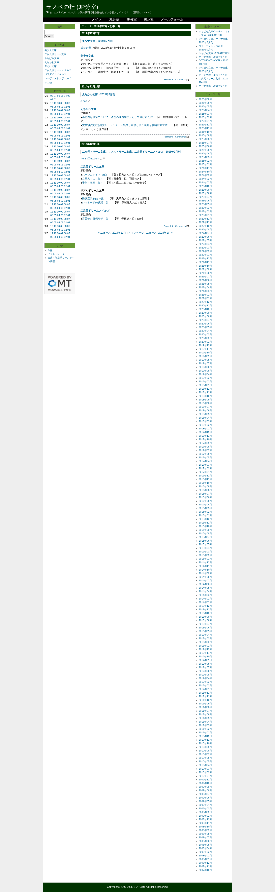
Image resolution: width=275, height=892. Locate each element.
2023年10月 (205, 186)
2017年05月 (205, 457)
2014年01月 (205, 602)
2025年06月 (205, 146)
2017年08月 (205, 446)
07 (55, 95)
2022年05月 (205, 240)
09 (61, 103)
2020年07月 (205, 320)
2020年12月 (205, 302)
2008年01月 (205, 859)
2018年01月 (205, 428)
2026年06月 (205, 103)
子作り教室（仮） (92, 182)
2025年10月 (205, 131)
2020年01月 (205, 341)
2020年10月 (205, 309)
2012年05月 (205, 674)
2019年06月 (205, 367)
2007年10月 (205, 870)
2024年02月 (205, 182)
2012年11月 (205, 653)
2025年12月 (205, 124)
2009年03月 (205, 808)
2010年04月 (205, 765)
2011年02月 (205, 729)
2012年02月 (205, 685)
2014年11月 (205, 566)
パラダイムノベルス (55, 74)
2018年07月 (205, 406)
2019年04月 (205, 374)
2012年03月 (205, 682)
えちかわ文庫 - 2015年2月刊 (98, 94)
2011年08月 (205, 707)
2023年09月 (205, 189)
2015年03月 (205, 551)
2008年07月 (205, 837)
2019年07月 (205, 363)
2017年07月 (205, 450)
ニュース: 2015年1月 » (159, 232)
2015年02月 (205, 555)
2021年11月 (205, 262)
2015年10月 (205, 526)
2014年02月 (205, 598)
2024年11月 (205, 168)
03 (68, 95)
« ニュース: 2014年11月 (112, 232)
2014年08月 (205, 577)
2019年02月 (205, 381)
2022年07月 (205, 233)
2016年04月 (205, 504)
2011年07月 (205, 710)
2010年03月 (205, 768)
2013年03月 (205, 638)
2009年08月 (205, 790)
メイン (96, 19)
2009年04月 (205, 805)
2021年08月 (205, 273)
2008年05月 (205, 844)
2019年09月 (205, 356)
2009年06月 (205, 797)
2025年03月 (205, 157)
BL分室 (114, 19)
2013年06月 (205, 627)
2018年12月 (205, 388)
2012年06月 (205, 671)
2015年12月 (205, 519)
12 (51, 103)
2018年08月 (205, 403)
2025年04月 (205, 153)
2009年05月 (205, 801)
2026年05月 (205, 106)
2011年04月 (205, 721)
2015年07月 (205, 537)
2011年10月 (205, 700)
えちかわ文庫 (51, 62)
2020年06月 (205, 323)
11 (55, 103)
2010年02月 (205, 772)
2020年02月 (205, 338)
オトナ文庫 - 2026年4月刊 (213, 75)
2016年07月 (205, 493)
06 (58, 95)
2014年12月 (205, 562)
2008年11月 (205, 823)
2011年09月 (205, 703)
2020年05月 (205, 327)
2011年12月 (205, 692)
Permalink (168, 79)
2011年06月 (205, 714)
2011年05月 (205, 718)
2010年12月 (205, 736)
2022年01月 (205, 255)
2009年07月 (205, 794)
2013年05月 (205, 631)
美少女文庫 (50, 50)
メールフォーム (172, 19)
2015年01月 (205, 558)
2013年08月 (205, 620)
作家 (50, 250)
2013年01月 (205, 645)
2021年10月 (205, 265)
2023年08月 (205, 193)
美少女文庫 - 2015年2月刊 (97, 40)
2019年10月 (205, 352)
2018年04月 (205, 417)
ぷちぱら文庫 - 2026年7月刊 (214, 53)
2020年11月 (205, 305)
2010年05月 (205, 761)
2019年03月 (205, 378)
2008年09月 (205, 830)
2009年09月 (205, 786)
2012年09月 (205, 660)
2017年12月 (205, 432)
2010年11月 (205, 739)
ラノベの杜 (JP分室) (72, 7)
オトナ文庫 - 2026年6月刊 (213, 56)
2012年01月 (205, 689)
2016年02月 (205, 511)
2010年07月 (205, 754)
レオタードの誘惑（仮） (96, 202)
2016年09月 (205, 486)
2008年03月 (205, 852)
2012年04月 (205, 678)
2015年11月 (205, 522)
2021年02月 (205, 294)
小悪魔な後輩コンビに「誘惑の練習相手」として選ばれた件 (117, 117)
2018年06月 (205, 410)
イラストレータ (56, 254)
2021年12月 (205, 258)
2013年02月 (205, 642)
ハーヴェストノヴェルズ (57, 78)
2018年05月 (205, 414)
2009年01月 (205, 815)
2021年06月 (205, 280)
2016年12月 (205, 475)
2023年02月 (205, 211)
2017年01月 (205, 472)
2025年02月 (205, 160)
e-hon (84, 101)
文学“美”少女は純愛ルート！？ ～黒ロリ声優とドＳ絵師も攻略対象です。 (126, 125)
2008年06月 (205, 841)
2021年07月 (205, 276)
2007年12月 (205, 862)
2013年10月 (205, 613)
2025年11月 (205, 128)
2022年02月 (205, 251)
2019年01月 (205, 385)
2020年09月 (205, 312)
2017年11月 (205, 435)
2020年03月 (205, 334)
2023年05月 (205, 204)
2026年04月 (205, 110)
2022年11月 (205, 222)
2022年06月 (205, 236)
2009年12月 (205, 779)
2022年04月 (205, 244)
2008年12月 (205, 819)
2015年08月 (205, 533)
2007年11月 (205, 866)
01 (55, 99)
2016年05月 (205, 501)
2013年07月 (205, 624)
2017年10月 (205, 439)
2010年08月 (205, 750)
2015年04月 (205, 548)
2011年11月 (205, 696)
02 (51, 99)
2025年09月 (205, 135)
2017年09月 (205, 443)
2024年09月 (205, 175)
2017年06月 (205, 454)
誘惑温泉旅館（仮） (94, 198)
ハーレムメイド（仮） (95, 174)
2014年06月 (205, 584)
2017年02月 (205, 468)
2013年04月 (205, 634)
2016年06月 (205, 497)
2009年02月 (205, 812)
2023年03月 (205, 207)
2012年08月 (205, 663)
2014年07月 (205, 580)
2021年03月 (205, 291)
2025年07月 (205, 142)
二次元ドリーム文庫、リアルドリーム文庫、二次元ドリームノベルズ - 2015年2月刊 (131, 151)
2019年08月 (205, 359)
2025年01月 (205, 164)
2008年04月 (205, 848)
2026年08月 (205, 99)
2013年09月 (205, 616)
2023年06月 (205, 200)
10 (58, 103)
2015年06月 (205, 540)
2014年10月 (205, 569)
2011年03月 (205, 725)
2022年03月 (205, 247)
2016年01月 (205, 515)
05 (62, 95)
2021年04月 (205, 287)
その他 (48, 82)
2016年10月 (205, 482)
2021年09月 (205, 269)
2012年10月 (205, 656)
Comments (180, 79)
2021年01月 (205, 298)
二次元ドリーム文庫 (55, 54)
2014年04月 (205, 591)
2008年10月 (205, 826)
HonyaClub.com (90, 158)
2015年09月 (205, 530)
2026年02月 (205, 117)
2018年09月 (205, 399)
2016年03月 (205, 508)
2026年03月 (205, 113)
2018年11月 (205, 392)
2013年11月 (205, 609)
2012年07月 (205, 667)
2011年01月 (205, 732)
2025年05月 (205, 150)
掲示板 (149, 19)
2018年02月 (205, 425)
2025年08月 (205, 139)
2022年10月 (205, 226)
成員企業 (86, 47)
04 (65, 95)
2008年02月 (205, 855)
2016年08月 (205, 490)
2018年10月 (205, 396)
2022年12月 (205, 218)
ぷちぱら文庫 (51, 58)
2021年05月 (205, 283)
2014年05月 (205, 587)
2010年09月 (205, 747)
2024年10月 (205, 171)
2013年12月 (205, 606)
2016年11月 (205, 479)
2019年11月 (205, 349)
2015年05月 (205, 544)
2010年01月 (205, 776)
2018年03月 (205, 421)
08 (51, 95)
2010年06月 (205, 758)
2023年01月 (205, 215)
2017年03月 (205, 464)
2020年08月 (205, 316)
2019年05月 (205, 370)
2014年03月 (205, 595)
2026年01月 (205, 121)
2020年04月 (205, 330)
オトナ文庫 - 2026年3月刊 (213, 85)
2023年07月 (205, 197)
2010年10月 (205, 743)
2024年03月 (205, 179)
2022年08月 (205, 229)
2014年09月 (205, 573)
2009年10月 (205, 783)
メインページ (136, 232)
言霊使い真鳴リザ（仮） (96, 218)
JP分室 (131, 19)
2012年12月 (205, 649)
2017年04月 (205, 461)
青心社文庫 (50, 66)
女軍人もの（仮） (92, 178)
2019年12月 (205, 345)
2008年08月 (205, 833)
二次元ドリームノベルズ (57, 70)
